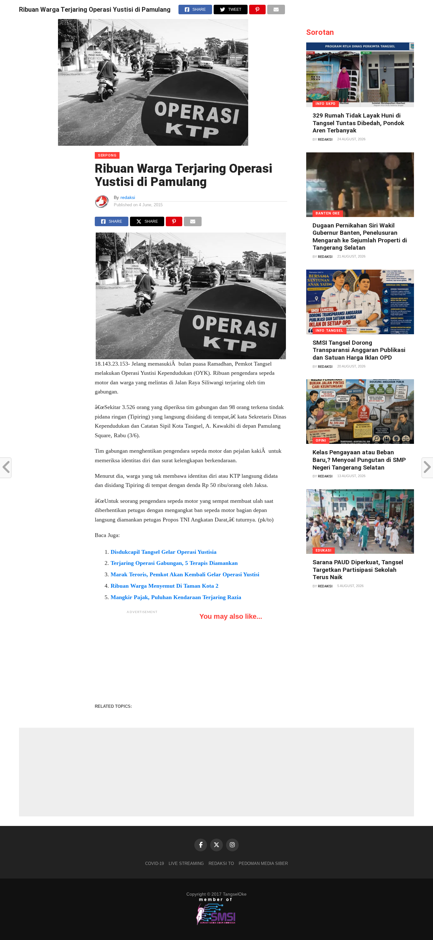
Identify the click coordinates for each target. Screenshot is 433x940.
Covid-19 (154, 863)
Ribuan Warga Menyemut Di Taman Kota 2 (164, 586)
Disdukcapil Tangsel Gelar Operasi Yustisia (164, 552)
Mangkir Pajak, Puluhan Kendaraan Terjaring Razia (176, 597)
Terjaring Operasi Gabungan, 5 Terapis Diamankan (174, 563)
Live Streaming (186, 863)
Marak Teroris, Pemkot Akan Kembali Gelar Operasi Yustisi (185, 574)
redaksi (127, 197)
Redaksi (325, 139)
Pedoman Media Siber (263, 863)
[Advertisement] (142, 656)
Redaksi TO (221, 863)
